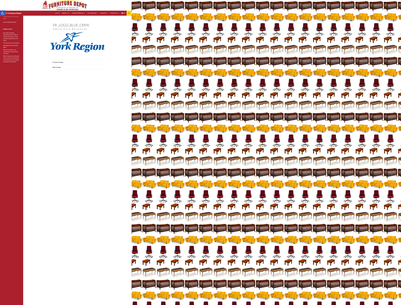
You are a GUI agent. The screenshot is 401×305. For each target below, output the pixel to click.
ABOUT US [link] (65, 13)
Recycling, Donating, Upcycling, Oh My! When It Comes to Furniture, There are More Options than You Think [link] (10, 36)
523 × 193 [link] (68, 29)
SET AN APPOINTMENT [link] (9, 22)
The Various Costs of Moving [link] (11, 43)
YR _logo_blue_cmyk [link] (80, 29)
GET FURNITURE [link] (91, 13)
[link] (2, 13)
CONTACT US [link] (113, 13)
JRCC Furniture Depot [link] (12, 13)
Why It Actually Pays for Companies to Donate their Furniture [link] (10, 51)
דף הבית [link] (57, 13)
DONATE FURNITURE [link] (77, 13)
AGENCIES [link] (103, 13)
